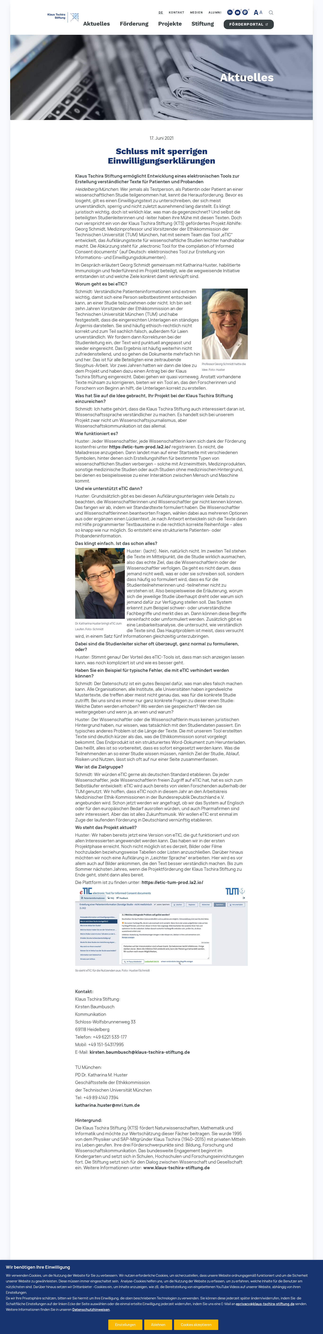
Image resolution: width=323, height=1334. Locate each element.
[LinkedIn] (230, 12)
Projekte (170, 23)
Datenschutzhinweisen (91, 1309)
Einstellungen (125, 1324)
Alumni (215, 12)
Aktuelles (96, 23)
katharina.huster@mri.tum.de (107, 1105)
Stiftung (203, 23)
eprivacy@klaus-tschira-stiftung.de (265, 1304)
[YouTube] (237, 12)
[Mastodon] (245, 12)
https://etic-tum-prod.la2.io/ (140, 447)
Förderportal (246, 24)
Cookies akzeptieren (196, 1324)
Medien (196, 12)
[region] (161, 1297)
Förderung (134, 23)
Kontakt (176, 12)
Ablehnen (158, 1324)
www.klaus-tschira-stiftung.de (176, 1167)
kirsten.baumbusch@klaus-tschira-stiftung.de (140, 1052)
